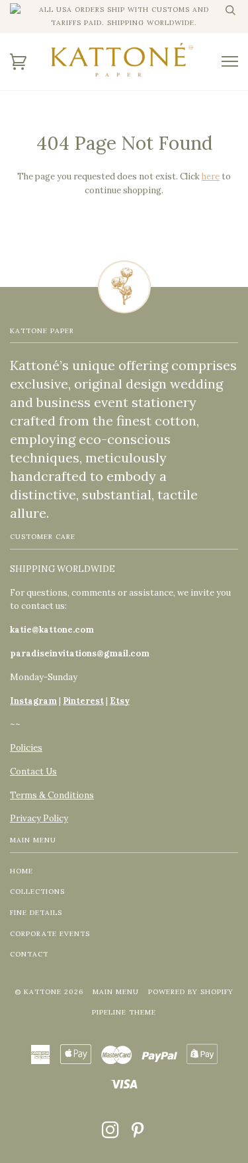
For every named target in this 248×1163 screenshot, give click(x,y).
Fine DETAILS (36, 912)
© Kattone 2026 (49, 992)
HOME (21, 871)
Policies (26, 747)
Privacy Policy (39, 818)
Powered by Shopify (190, 992)
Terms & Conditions (52, 795)
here (211, 176)
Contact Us (33, 771)
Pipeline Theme (124, 1012)
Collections (37, 891)
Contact (29, 954)
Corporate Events (50, 933)
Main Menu (116, 992)
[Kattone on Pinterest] (138, 1134)
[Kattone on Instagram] (111, 1134)
